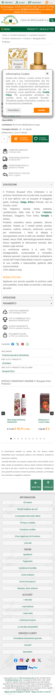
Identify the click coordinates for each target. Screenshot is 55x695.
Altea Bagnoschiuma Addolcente (16, 421)
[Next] (52, 413)
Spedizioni (27, 554)
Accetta (41, 110)
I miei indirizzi (27, 606)
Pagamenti (27, 561)
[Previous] (3, 413)
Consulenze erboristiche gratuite (28, 638)
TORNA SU (48, 487)
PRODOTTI (32, 29)
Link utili (27, 543)
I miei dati (28, 600)
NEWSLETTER (47, 29)
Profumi (26, 38)
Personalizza (13, 110)
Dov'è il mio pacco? (27, 581)
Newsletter (27, 652)
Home (4, 35)
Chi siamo (27, 502)
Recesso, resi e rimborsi (27, 588)
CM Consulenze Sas (26, 678)
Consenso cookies (28, 529)
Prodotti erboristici (18, 35)
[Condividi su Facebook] (12, 344)
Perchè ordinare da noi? (27, 509)
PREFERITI (9, 3)
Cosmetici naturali (37, 35)
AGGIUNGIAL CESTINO (24, 139)
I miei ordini (28, 613)
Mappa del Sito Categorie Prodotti (17, 692)
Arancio (48, 212)
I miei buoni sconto (27, 620)
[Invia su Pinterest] (22, 344)
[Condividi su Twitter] (17, 344)
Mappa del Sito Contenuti (41, 692)
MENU (6, 29)
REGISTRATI (36, 3)
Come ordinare (27, 575)
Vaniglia (45, 215)
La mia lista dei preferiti (28, 627)
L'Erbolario (6, 363)
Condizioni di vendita (28, 568)
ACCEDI (22, 3)
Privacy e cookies (27, 523)
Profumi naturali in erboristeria (15, 355)
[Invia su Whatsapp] (27, 344)
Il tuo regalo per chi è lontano (27, 536)
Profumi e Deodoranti (11, 38)
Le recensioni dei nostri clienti (27, 516)
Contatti (27, 645)
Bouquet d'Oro (14, 116)
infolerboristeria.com (13, 680)
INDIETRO (36, 487)
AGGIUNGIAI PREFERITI (43, 139)
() (50, 3)
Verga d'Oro (27, 202)
